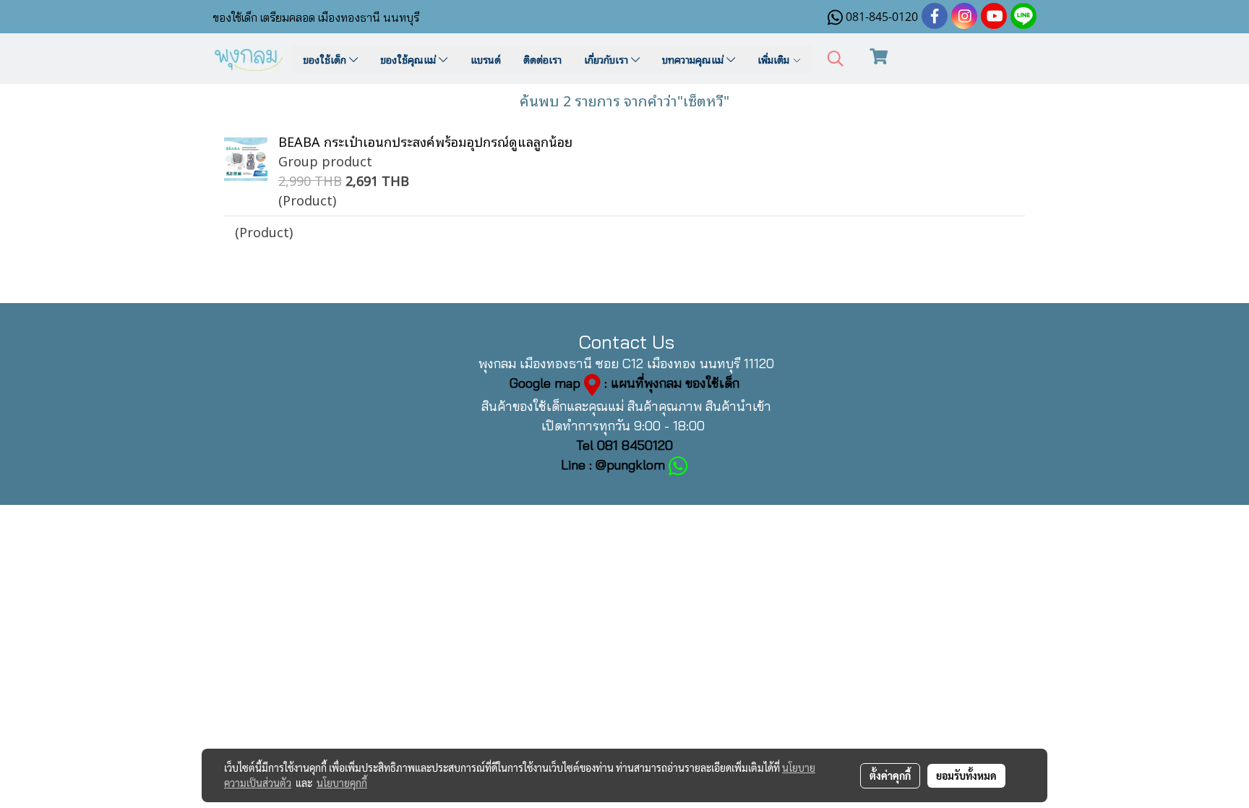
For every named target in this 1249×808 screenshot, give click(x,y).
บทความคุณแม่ (694, 59)
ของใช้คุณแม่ (409, 59)
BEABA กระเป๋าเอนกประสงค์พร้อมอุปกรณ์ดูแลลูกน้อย (425, 141)
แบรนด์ (486, 59)
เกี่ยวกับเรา (607, 59)
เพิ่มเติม (774, 59)
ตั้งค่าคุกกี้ (890, 775)
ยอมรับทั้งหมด (966, 775)
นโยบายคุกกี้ (342, 782)
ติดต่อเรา (542, 59)
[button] (835, 59)
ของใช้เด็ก (326, 59)
